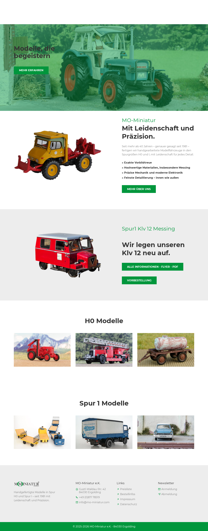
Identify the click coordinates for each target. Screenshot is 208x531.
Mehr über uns (139, 189)
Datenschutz (128, 504)
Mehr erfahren (31, 70)
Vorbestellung (139, 280)
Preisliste (126, 489)
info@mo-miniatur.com (94, 502)
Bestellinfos (127, 494)
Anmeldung (169, 489)
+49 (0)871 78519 (89, 497)
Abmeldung (169, 494)
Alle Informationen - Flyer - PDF (152, 266)
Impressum (127, 499)
